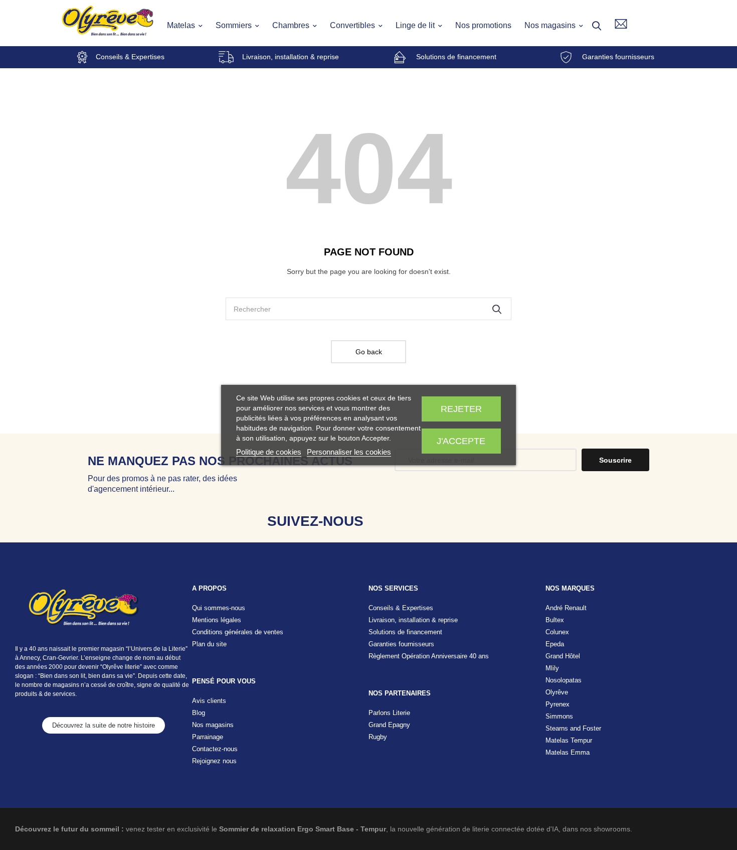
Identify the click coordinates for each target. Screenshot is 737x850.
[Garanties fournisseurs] (566, 57)
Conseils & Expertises (130, 57)
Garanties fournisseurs (618, 57)
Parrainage (207, 737)
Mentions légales (216, 620)
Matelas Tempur (568, 740)
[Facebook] (389, 521)
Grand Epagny (389, 725)
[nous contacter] (621, 24)
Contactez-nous (215, 749)
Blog (198, 713)
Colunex (557, 632)
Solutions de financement (456, 57)
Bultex (554, 620)
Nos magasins (213, 725)
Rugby (377, 737)
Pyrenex (557, 704)
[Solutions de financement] (400, 57)
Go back (368, 352)
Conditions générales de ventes (237, 632)
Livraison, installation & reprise (290, 57)
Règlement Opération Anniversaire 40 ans (428, 656)
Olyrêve (556, 692)
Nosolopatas (563, 680)
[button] (103, 725)
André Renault (566, 608)
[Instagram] (421, 521)
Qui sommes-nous (218, 608)
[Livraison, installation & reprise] (226, 57)
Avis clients (209, 700)
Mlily (552, 668)
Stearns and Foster (573, 728)
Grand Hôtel (562, 656)
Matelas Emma (567, 752)
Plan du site (209, 644)
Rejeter (461, 409)
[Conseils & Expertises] (82, 57)
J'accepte (461, 441)
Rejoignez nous (214, 761)
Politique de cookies (268, 452)
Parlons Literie (389, 713)
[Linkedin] (452, 521)
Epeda (554, 644)
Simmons (559, 716)
